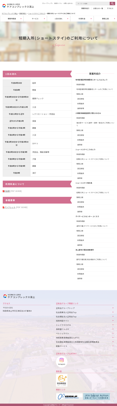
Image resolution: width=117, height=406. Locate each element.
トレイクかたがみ (63, 325)
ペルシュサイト (62, 333)
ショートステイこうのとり (85, 149)
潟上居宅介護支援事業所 (85, 250)
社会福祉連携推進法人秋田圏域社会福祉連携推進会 (77, 341)
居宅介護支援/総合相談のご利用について (91, 259)
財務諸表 (80, 103)
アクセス (110, 8)
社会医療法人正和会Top (66, 312)
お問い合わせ (68, 3)
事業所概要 (12, 18)
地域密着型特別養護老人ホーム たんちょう (91, 80)
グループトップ (47, 3)
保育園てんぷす (62, 329)
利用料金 (82, 18)
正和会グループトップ (65, 308)
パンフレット (10, 207)
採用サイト (57, 3)
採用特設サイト (62, 320)
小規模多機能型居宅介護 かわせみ (88, 113)
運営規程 (80, 99)
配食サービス (61, 346)
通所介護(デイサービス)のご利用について (92, 226)
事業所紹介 (85, 8)
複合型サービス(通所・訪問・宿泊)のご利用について (95, 124)
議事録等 (80, 108)
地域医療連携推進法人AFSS (67, 337)
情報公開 (105, 18)
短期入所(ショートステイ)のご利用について (92, 159)
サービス (35, 18)
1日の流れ (58, 18)
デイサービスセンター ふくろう (87, 216)
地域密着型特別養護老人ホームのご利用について (94, 89)
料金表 (7, 191)
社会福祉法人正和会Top (66, 316)
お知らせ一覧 (98, 8)
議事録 (79, 145)
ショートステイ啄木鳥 (84, 183)
